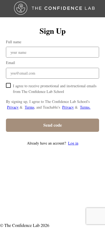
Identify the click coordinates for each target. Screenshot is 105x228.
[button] (52, 143)
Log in (73, 143)
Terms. (85, 107)
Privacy (13, 107)
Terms (29, 107)
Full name (13, 41)
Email (10, 62)
